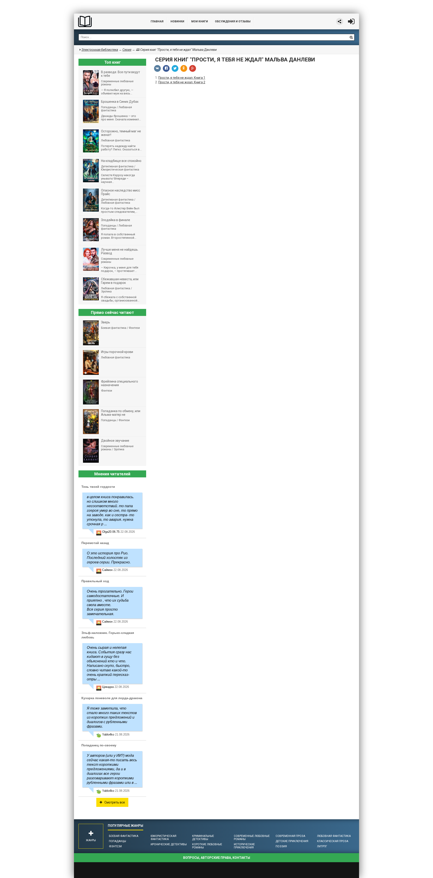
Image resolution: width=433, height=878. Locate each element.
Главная (157, 21)
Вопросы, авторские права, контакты (216, 857)
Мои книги (199, 21)
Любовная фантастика (334, 836)
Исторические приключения (244, 846)
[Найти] (351, 37)
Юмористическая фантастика (163, 837)
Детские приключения (292, 841)
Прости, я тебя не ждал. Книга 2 (181, 82)
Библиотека (108, 21)
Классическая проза (332, 841)
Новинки (177, 21)
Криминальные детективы (203, 837)
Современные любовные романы (252, 837)
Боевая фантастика (123, 836)
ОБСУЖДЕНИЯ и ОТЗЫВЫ (233, 21)
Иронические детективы (169, 844)
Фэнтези (115, 846)
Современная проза (290, 836)
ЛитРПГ (322, 846)
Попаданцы (117, 841)
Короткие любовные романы (207, 846)
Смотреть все (114, 802)
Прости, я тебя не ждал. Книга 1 (181, 77)
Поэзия (281, 846)
